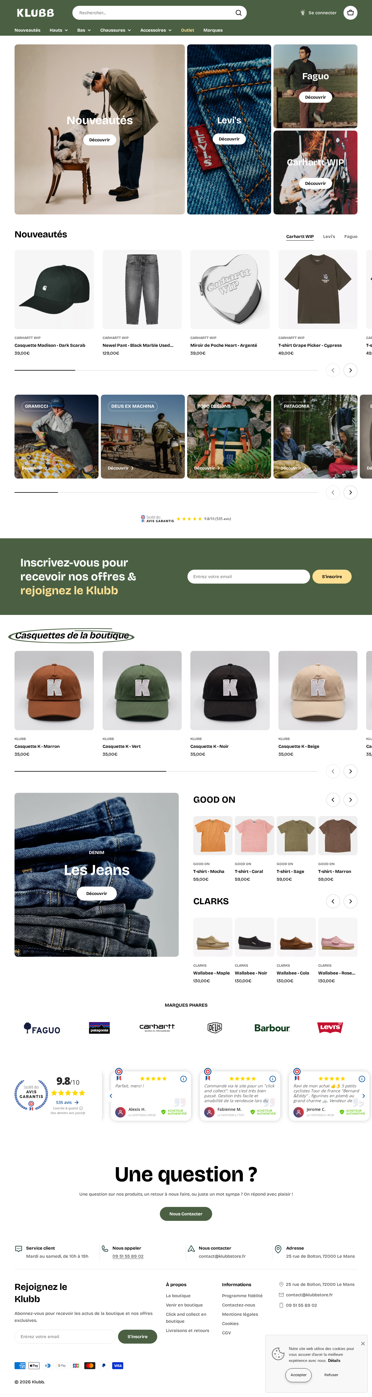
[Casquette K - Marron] (54, 690)
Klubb (38, 1382)
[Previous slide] (333, 370)
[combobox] (159, 13)
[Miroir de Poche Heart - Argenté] (230, 289)
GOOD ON (201, 864)
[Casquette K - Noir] (230, 690)
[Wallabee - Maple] (213, 937)
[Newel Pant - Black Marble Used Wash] (142, 289)
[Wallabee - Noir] (254, 937)
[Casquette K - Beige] (318, 690)
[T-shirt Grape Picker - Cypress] (318, 289)
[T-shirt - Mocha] (213, 835)
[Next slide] (350, 370)
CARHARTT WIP (28, 338)
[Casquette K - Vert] (142, 690)
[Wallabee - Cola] (296, 937)
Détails (334, 1360)
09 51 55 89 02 (128, 1256)
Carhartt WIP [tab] (300, 236)
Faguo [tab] (350, 236)
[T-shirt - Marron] (337, 835)
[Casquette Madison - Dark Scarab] (54, 289)
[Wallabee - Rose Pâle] (337, 937)
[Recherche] (238, 12)
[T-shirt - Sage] (296, 835)
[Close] (363, 1344)
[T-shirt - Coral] (254, 835)
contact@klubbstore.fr (309, 1294)
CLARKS (200, 965)
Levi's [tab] (329, 236)
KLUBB (20, 739)
